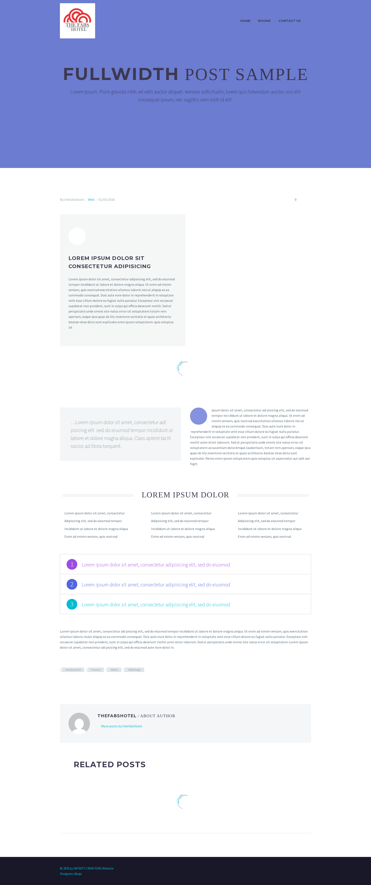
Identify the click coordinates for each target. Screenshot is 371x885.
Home (245, 21)
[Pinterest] (75, 682)
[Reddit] (94, 682)
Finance (95, 670)
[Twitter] (69, 682)
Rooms (264, 21)
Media (114, 670)
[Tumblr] (81, 682)
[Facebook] (62, 682)
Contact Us (289, 21)
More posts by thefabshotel (121, 726)
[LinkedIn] (87, 682)
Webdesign (134, 670)
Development (73, 670)
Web (91, 199)
